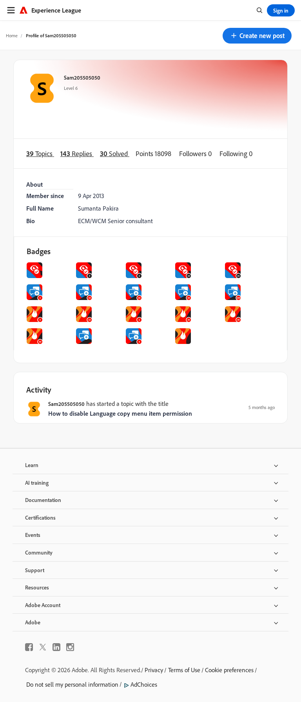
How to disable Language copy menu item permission (120, 413)
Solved (114, 153)
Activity (38, 390)
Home (12, 35)
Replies (77, 153)
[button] (257, 36)
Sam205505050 (82, 77)
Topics (40, 153)
